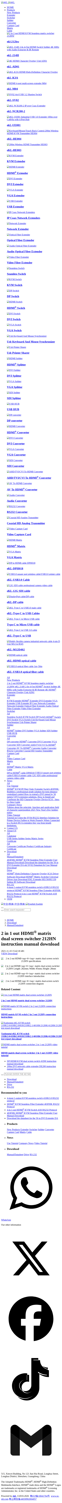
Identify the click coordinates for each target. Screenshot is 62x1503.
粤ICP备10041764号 (40, 1496)
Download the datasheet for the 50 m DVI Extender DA (32, 1118)
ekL (15, 1496)
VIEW (4, 953)
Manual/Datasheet (15, 925)
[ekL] (31, 2)
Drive (9, 1084)
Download (12, 922)
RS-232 (10, 1087)
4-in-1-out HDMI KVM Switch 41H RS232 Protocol (32, 1110)
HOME (10, 7)
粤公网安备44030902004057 (23, 1499)
